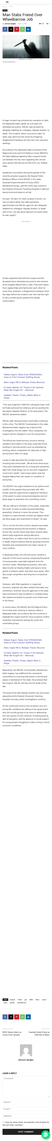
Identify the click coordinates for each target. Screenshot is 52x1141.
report (44, 1000)
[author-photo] (26, 1056)
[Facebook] (5, 29)
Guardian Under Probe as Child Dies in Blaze (39, 1033)
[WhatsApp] (22, 29)
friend (20, 1000)
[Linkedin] (28, 29)
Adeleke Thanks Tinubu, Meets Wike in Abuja (22, 396)
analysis (12, 1000)
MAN (31, 1000)
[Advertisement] (26, 92)
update (12, 1003)
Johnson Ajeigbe (10, 24)
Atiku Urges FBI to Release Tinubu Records (24, 382)
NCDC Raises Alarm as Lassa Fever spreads (12, 1033)
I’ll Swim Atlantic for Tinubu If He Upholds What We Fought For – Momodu (24, 388)
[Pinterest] (16, 29)
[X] (10, 29)
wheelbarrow (21, 1003)
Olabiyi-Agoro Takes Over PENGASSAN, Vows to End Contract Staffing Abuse (23, 375)
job (26, 1000)
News (11, 6)
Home (5, 6)
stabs (5, 1003)
